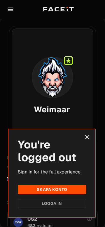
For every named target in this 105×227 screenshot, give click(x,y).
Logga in (52, 203)
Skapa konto (52, 189)
